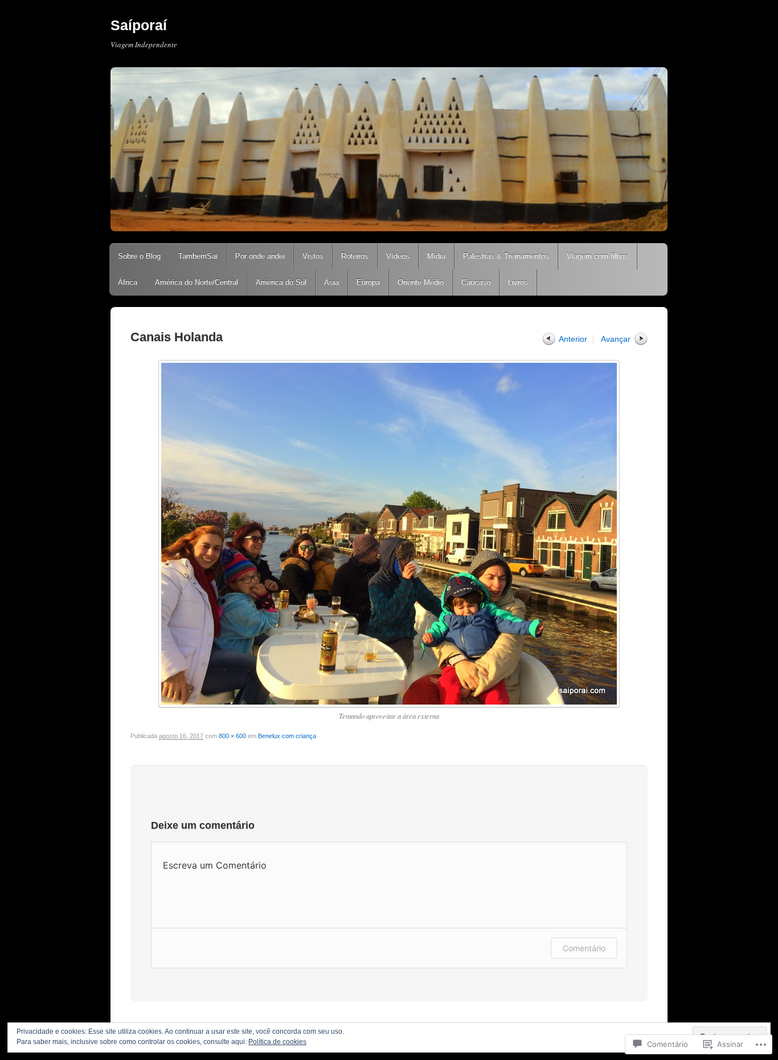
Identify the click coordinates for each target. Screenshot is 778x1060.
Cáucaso (475, 282)
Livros (518, 282)
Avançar (615, 338)
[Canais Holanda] (389, 533)
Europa (368, 282)
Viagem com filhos (597, 256)
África (127, 282)
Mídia (436, 256)
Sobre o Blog (139, 256)
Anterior (573, 338)
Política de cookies (277, 1042)
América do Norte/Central (196, 282)
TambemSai (198, 256)
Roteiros (354, 256)
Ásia (331, 282)
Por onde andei (260, 256)
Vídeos (398, 256)
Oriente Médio (421, 282)
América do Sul (281, 282)
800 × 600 (232, 735)
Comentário (584, 948)
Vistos (313, 256)
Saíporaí (138, 25)
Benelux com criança (287, 735)
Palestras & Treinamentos (506, 256)
